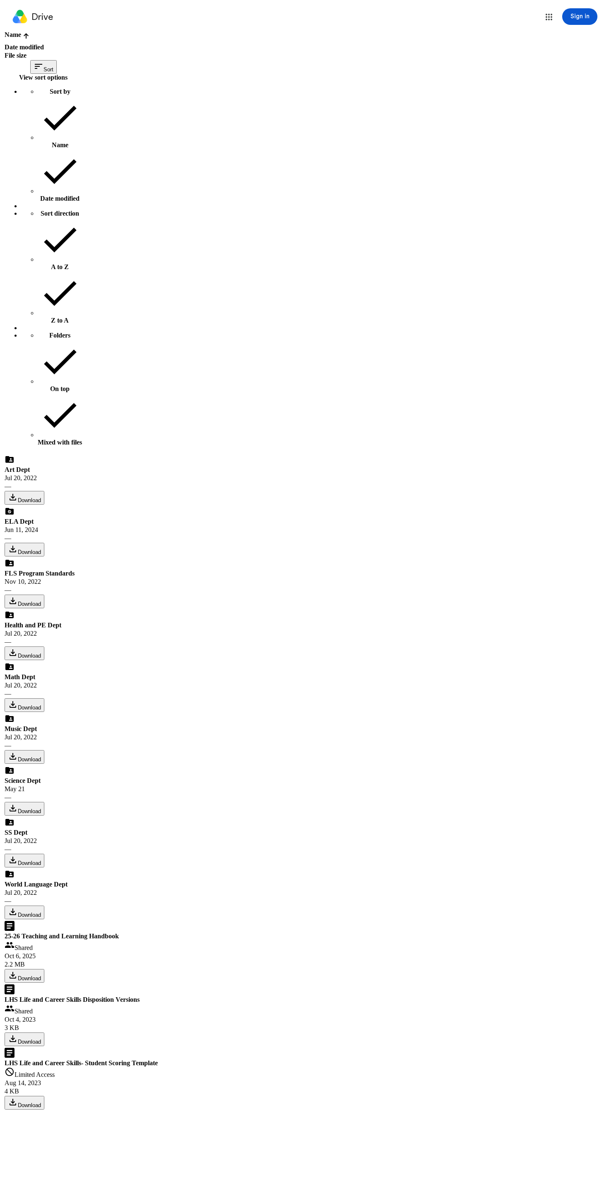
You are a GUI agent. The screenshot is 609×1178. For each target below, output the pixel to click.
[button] (549, 17)
